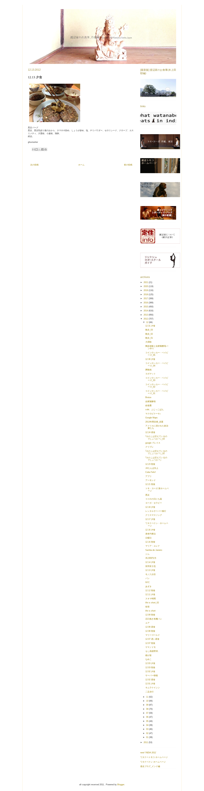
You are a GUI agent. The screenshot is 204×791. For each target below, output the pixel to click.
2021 (146, 282)
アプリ (148, 476)
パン (147, 578)
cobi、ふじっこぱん (154, 409)
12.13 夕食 (150, 570)
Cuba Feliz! (150, 472)
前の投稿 (128, 165)
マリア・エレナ (152, 546)
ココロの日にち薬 (153, 499)
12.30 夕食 (150, 359)
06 (147, 717)
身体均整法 (150, 534)
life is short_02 (152, 602)
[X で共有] (39, 149)
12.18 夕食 (150, 507)
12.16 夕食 (150, 530)
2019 (146, 290)
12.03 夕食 (150, 663)
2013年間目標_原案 (154, 422)
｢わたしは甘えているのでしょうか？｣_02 (156, 452)
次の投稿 (34, 165)
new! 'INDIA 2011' (148, 752)
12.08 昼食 (150, 627)
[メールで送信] (33, 149)
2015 (146, 306)
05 (147, 721)
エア (147, 623)
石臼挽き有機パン (153, 619)
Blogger (120, 784)
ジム (147, 554)
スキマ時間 (150, 598)
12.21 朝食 (150, 484)
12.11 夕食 (150, 594)
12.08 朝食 (150, 631)
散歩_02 (149, 334)
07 (147, 713)
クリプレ (149, 447)
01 (147, 737)
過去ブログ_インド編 (150, 766)
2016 (146, 302)
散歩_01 (149, 338)
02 (147, 733)
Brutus (148, 397)
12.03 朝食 (150, 667)
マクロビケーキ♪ (153, 413)
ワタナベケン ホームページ (153, 762)
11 (147, 697)
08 (147, 709)
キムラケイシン (152, 687)
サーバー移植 (151, 675)
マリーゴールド (152, 635)
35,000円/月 (150, 558)
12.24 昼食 (150, 432)
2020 (146, 286)
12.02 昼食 (150, 679)
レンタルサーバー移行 (155, 511)
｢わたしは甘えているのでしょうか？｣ (156, 458)
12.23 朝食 (150, 464)
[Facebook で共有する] (42, 149)
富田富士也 (150, 566)
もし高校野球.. (152, 651)
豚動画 (148, 370)
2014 (146, 310)
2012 (146, 319)
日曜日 (148, 538)
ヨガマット (150, 373)
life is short (150, 611)
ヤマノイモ (150, 647)
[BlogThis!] (36, 149)
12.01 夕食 (150, 683)
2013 (146, 315)
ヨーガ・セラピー (153, 503)
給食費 (148, 405)
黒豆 (147, 495)
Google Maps (151, 417)
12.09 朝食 (150, 615)
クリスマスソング (153, 515)
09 (147, 705)
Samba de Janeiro (153, 550)
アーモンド (150, 480)
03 (147, 729)
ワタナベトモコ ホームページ (154, 757)
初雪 (147, 607)
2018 (146, 294)
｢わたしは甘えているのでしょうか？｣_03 (156, 437)
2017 (146, 298)
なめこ (148, 659)
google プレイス (152, 443)
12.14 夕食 (150, 562)
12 (147, 322)
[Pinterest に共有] (45, 149)
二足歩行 (149, 692)
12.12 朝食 (150, 590)
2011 (146, 742)
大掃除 (148, 342)
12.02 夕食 (150, 671)
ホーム (81, 165)
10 (147, 701)
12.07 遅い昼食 (152, 639)
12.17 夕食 (150, 519)
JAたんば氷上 (151, 468)
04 (147, 725)
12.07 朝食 (150, 643)
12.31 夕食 (150, 326)
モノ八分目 (150, 574)
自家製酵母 (150, 401)
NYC (147, 582)
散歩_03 (149, 330)
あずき (148, 586)
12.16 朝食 (150, 542)
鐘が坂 (148, 655)
